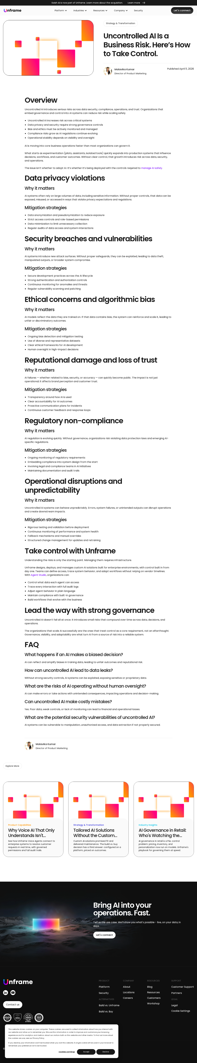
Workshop (153, 1003)
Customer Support (182, 987)
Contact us (12, 1004)
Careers (128, 998)
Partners (176, 993)
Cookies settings (67, 1051)
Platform (104, 987)
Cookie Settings (180, 1011)
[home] (13, 11)
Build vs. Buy (106, 1011)
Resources (153, 992)
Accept (86, 1051)
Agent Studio (38, 575)
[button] (61, 10)
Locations (129, 992)
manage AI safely (151, 168)
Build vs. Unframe (109, 1005)
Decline (106, 1051)
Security (138, 10)
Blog (149, 987)
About (126, 987)
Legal (174, 1005)
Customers (154, 998)
